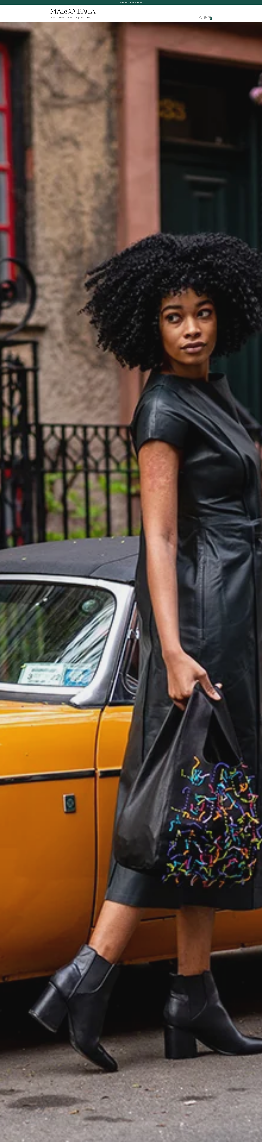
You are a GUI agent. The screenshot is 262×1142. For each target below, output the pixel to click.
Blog (89, 17)
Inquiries (80, 17)
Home (53, 17)
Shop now (59, 602)
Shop (61, 17)
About (70, 17)
